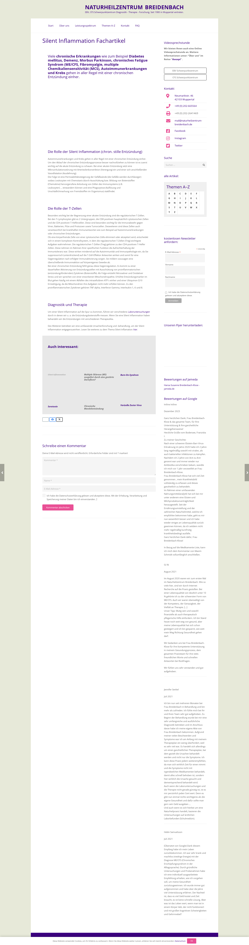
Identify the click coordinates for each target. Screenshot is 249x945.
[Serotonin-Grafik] (63, 394)
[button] (70, 25)
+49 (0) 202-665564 (186, 106)
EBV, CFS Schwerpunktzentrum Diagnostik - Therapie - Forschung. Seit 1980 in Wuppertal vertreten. (134, 12)
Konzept (176, 59)
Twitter (179, 145)
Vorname (169, 264)
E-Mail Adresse (173, 252)
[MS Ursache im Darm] (99, 362)
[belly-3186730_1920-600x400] (63, 362)
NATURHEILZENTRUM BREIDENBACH (134, 7)
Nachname (170, 277)
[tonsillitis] (99, 394)
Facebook (180, 130)
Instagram (180, 138)
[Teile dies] (52, 419)
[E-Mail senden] (45, 419)
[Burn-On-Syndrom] (135, 362)
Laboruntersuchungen (139, 311)
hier (135, 329)
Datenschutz (180, 941)
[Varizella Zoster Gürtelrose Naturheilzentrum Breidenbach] (135, 393)
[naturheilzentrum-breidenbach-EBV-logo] (72, 9)
